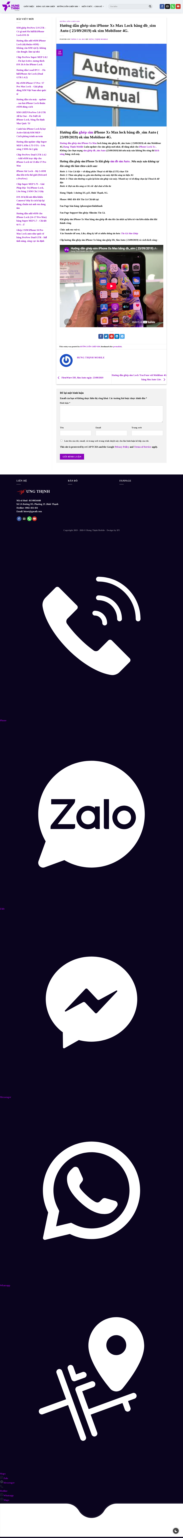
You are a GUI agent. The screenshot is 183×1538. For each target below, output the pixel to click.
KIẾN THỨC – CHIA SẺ (92, 6)
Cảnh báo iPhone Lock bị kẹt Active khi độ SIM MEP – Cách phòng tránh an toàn (31, 132)
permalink (117, 347)
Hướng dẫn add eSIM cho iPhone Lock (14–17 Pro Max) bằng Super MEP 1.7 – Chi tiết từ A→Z (31, 219)
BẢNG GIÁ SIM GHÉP (45, 6)
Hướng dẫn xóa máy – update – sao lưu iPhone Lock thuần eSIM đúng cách (31, 103)
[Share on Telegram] (122, 336)
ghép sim (86, 132)
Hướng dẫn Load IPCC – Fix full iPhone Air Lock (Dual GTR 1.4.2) (30, 74)
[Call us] (172, 6)
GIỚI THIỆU (29, 6)
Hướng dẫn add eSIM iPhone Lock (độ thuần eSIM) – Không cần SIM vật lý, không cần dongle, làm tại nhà (31, 46)
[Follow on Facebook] (162, 6)
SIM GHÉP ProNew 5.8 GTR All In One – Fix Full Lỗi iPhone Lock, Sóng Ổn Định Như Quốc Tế (31, 118)
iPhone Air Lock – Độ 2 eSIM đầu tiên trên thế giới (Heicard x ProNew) (31, 175)
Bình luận (65, 403)
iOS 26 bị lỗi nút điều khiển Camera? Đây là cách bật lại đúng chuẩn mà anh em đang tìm (31, 202)
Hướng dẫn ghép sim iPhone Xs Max (78, 143)
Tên (62, 427)
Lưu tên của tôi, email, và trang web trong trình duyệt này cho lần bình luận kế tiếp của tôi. (106, 441)
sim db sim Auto (120, 161)
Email (98, 427)
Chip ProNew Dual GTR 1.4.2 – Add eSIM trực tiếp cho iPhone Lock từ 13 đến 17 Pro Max (31, 160)
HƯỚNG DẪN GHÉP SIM (67, 6)
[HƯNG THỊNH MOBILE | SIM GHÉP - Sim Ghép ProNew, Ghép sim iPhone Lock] (10, 6)
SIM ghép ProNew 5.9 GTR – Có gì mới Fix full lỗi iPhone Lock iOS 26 (31, 31)
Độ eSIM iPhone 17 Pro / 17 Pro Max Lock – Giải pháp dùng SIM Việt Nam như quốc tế (31, 88)
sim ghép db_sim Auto (94, 150)
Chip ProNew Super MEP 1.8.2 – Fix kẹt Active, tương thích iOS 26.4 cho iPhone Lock (31, 61)
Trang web (137, 427)
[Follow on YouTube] (178, 6)
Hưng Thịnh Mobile (98, 39)
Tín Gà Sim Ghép (129, 233)
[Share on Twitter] (106, 336)
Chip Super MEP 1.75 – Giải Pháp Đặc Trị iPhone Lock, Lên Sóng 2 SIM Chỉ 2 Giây (30, 188)
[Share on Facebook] (100, 336)
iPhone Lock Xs (147, 147)
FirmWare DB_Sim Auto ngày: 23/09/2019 (82, 377)
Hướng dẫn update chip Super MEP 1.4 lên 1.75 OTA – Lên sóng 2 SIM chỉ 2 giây (31, 145)
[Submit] (150, 6)
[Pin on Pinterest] (111, 336)
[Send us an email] (167, 6)
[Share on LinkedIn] (116, 336)
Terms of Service (142, 447)
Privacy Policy (122, 447)
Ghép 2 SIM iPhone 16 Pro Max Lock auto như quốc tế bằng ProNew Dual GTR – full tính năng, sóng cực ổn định (31, 235)
